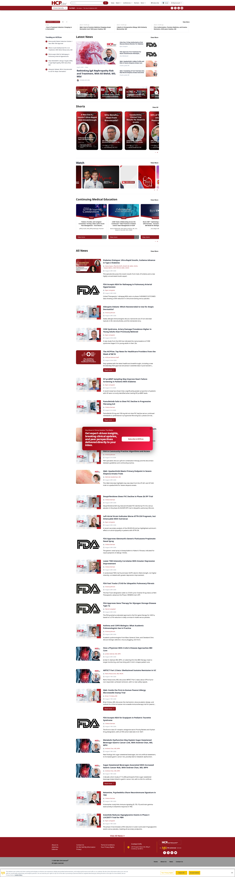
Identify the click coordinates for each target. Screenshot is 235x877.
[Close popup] (151, 429)
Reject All (181, 873)
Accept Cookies (194, 873)
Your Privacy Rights (167, 873)
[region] (117, 873)
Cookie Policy (18, 875)
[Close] (232, 873)
